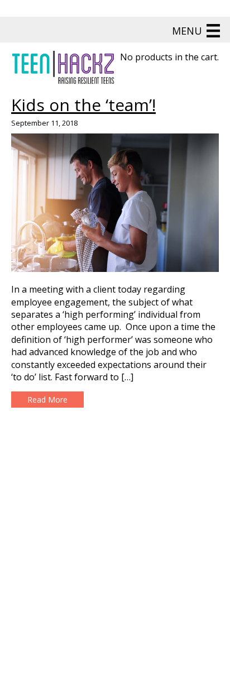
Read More (47, 399)
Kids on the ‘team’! (83, 104)
